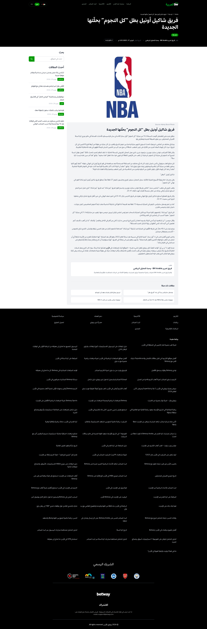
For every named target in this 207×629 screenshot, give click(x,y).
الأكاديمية (101, 4)
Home (176, 14)
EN (32, 4)
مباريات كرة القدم (118, 4)
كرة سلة (170, 14)
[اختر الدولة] (43, 4)
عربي (37, 4)
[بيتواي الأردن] (172, 4)
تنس (61, 103)
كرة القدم (60, 79)
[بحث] (31, 59)
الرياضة (128, 4)
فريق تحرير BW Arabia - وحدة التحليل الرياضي (160, 40)
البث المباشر (92, 4)
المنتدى (84, 4)
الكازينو (109, 4)
